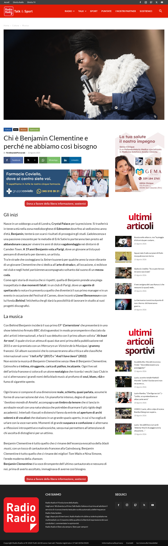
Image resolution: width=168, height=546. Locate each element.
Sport (93, 11)
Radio (68, 11)
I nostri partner (126, 11)
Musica (23, 129)
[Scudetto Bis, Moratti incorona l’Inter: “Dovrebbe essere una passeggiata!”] (123, 366)
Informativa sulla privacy (112, 543)
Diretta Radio (18, 2)
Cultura (15, 25)
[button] (160, 11)
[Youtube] (161, 2)
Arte (15, 129)
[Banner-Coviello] (56, 183)
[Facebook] (140, 2)
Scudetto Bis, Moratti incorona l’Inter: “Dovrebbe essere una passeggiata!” (147, 365)
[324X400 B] (139, 191)
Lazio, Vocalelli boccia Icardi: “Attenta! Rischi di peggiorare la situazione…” (147, 428)
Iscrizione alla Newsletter (147, 543)
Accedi (6, 2)
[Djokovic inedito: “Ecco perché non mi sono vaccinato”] (123, 273)
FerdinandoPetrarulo (15, 152)
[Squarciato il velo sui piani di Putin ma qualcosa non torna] (123, 257)
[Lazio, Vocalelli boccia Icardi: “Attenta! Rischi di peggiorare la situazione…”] (123, 429)
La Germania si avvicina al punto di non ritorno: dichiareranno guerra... (148, 303)
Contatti (129, 543)
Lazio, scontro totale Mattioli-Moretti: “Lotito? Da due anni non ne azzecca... (148, 380)
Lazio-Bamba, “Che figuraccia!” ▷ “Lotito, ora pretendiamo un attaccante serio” (148, 396)
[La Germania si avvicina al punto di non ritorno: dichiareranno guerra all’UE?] (123, 304)
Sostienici (146, 11)
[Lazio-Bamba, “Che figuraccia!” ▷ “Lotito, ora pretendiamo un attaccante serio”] (123, 397)
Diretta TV (31, 2)
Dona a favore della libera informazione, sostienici (56, 203)
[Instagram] (145, 2)
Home (6, 25)
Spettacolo (34, 129)
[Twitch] (151, 2)
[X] (156, 2)
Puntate (106, 11)
